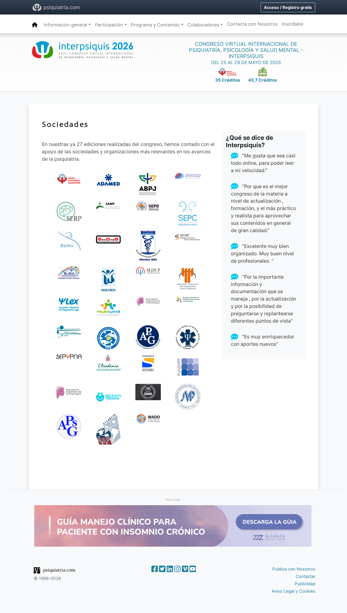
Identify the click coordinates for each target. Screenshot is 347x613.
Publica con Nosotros (293, 569)
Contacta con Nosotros (252, 24)
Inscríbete (292, 24)
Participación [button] (109, 24)
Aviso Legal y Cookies (293, 591)
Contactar (305, 576)
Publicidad (305, 583)
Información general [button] (65, 24)
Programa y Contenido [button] (155, 24)
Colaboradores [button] (203, 24)
